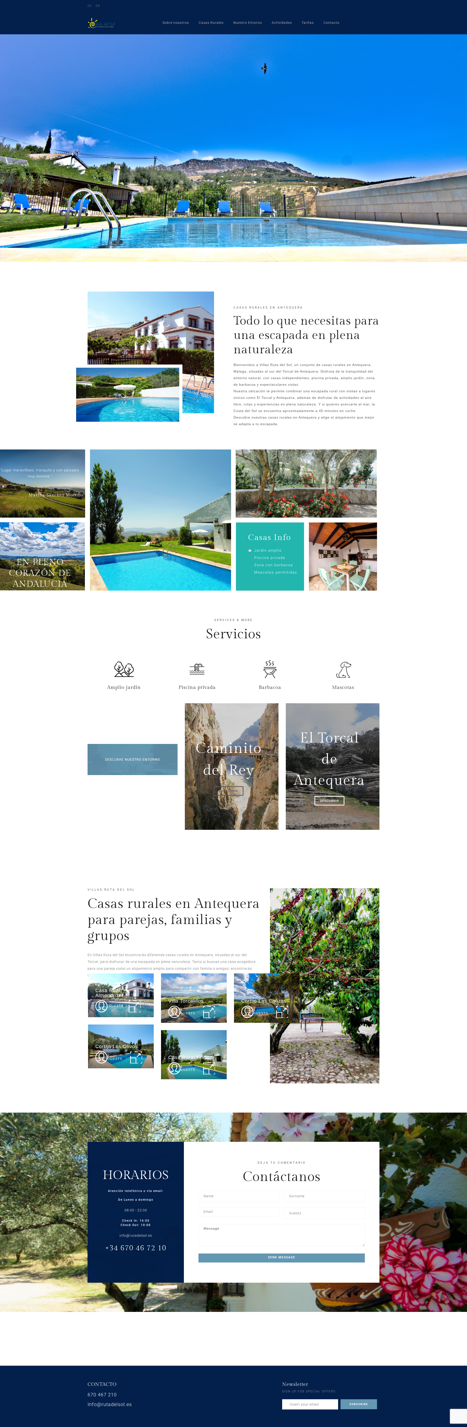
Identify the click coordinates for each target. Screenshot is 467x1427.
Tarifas (308, 22)
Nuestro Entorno (247, 22)
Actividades (282, 22)
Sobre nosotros (175, 22)
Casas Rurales (211, 22)
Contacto (331, 22)
